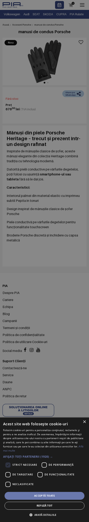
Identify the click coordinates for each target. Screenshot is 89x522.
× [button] (84, 421)
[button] (44, 456)
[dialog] (44, 469)
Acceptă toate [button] (44, 495)
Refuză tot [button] (45, 505)
